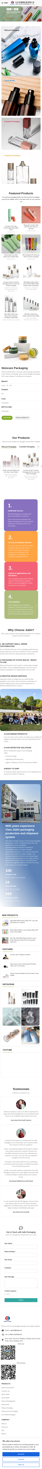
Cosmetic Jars (7, 287)
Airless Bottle (5, 1404)
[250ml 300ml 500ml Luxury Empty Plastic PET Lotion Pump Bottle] (5, 931)
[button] (18, 18)
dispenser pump (28, 319)
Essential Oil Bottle (7, 319)
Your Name (8, 1243)
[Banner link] (21, 51)
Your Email (8, 1259)
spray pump (35, 319)
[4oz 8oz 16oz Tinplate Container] (6, 957)
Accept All (21, 1454)
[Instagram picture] (12, 998)
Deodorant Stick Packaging (9, 1411)
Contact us (4, 1427)
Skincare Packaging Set (11, 289)
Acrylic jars (14, 287)
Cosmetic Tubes (11, 232)
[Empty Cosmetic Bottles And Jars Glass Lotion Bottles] (6, 975)
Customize (21, 1459)
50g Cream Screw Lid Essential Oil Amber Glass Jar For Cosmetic (23, 965)
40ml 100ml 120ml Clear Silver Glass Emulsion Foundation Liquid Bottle (11, 316)
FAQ (2, 1430)
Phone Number (10, 1251)
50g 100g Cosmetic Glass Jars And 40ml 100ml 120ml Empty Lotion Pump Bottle (31, 283)
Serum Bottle (16, 319)
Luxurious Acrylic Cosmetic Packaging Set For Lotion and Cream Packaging (11, 283)
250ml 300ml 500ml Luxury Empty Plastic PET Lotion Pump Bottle (24, 931)
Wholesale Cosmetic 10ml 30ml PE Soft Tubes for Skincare (31, 226)
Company (7, 1268)
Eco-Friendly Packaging (8, 1414)
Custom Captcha (10, 1291)
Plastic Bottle (5, 1394)
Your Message (9, 1277)
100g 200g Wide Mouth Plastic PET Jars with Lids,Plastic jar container (24, 921)
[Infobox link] (19, 649)
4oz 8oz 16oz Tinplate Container (20, 954)
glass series (11, 477)
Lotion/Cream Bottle (31, 289)
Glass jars (14, 474)
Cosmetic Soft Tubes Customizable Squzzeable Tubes (11, 228)
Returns (3, 1434)
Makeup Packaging (7, 1408)
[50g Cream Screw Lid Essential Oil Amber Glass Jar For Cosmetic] (6, 966)
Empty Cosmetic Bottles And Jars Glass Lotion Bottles (24, 974)
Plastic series (11, 291)
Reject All (21, 1464)
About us (4, 1423)
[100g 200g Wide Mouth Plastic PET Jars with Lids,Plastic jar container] (5, 923)
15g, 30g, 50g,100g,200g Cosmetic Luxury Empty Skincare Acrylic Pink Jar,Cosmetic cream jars (23, 940)
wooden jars (35, 287)
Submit (21, 1300)
